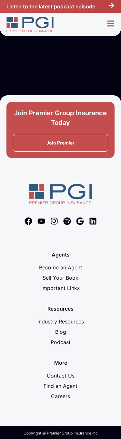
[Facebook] (28, 221)
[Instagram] (54, 221)
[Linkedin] (93, 221)
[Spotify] (67, 221)
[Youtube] (41, 221)
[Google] (80, 221)
